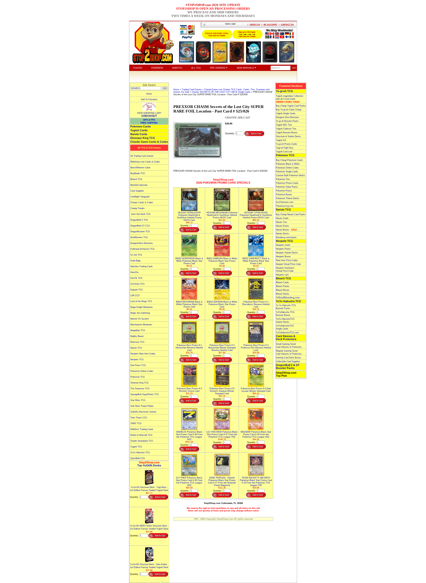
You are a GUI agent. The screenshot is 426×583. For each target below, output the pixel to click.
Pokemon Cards (140, 126)
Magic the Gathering (140, 313)
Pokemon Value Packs (287, 187)
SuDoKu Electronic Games (143, 412)
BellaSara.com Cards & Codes (145, 161)
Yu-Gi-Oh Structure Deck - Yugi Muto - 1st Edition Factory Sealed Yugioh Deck (149, 488)
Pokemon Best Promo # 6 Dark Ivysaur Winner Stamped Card (256, 389)
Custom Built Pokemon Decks (290, 175)
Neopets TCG (137, 359)
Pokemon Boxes (284, 194)
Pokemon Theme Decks (287, 198)
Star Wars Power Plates (142, 406)
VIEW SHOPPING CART (149, 113)
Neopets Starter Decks (287, 252)
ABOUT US (255, 24)
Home (149, 94)
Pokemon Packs (284, 190)
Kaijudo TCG (136, 289)
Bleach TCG (136, 179)
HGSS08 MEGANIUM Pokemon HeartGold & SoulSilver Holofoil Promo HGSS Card (222, 215)
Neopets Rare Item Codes (142, 353)
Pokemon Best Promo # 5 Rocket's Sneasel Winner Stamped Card (222, 391)
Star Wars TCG (137, 400)
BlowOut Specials (139, 185)
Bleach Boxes (282, 290)
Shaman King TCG (139, 382)
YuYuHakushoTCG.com (287, 332)
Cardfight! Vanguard (139, 196)
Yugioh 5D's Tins (284, 125)
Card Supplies (137, 191)
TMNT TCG (136, 423)
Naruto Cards (138, 134)
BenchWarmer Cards (140, 167)
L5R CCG (135, 295)
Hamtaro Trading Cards (141, 266)
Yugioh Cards (139, 130)
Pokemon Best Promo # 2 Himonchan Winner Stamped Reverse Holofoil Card (222, 347)
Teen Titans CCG (138, 417)
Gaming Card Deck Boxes (288, 357)
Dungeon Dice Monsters (287, 117)
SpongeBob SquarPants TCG (144, 394)
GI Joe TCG (136, 255)
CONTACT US (287, 24)
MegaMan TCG (137, 330)
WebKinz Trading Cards (141, 429)
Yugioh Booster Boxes (286, 132)
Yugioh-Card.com (284, 151)
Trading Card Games (192, 89)
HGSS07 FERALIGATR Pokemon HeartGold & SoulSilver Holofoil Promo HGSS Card (189, 216)
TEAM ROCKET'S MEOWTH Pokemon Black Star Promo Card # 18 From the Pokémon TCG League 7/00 (256, 481)
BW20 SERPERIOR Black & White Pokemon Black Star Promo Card (189, 261)
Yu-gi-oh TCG (284, 91)
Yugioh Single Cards (285, 113)
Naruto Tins (281, 222)
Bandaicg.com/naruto (286, 237)
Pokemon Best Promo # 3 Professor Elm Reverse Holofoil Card (256, 347)
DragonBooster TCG (140, 231)
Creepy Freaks (137, 208)
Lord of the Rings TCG (141, 301)
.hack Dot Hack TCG (140, 214)
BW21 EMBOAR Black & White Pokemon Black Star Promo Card (222, 261)
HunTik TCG (136, 278)
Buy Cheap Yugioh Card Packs (291, 106)
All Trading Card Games (142, 156)
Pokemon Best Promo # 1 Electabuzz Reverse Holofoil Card (256, 304)
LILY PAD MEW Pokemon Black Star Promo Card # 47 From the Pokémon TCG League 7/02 (222, 434)
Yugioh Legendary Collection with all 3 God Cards (289, 99)
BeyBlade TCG (137, 173)
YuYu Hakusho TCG (140, 452)
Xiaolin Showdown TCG (141, 441)
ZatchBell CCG (137, 458)
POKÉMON (157, 67)
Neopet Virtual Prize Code (288, 264)
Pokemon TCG (137, 377)
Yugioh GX (281, 140)
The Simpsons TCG (140, 388)
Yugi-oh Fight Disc (285, 148)
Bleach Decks (282, 294)
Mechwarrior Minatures (141, 324)
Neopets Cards (283, 245)
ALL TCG (196, 67)
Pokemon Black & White (288, 164)
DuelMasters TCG (139, 237)
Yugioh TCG (136, 446)
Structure (280, 136)
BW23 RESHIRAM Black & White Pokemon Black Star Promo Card (189, 304)
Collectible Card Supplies (288, 361)
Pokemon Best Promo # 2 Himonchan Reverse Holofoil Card (189, 347)
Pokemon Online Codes (141, 371)
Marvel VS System (139, 319)
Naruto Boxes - (286, 229)
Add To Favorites (149, 99)
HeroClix (134, 272)
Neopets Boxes (283, 256)
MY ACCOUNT (270, 24)
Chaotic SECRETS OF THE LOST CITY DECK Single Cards (221, 92)
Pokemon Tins (283, 179)
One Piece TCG (138, 365)
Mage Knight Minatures (141, 307)
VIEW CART (230, 24)
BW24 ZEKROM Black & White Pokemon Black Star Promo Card (222, 304)
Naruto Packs (282, 226)
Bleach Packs (282, 286)
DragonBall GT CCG (140, 225)
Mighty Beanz (137, 336)
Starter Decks (294, 136)
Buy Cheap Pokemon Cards (289, 160)
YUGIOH (137, 67)
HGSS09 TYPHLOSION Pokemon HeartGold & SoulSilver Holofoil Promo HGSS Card (256, 215)
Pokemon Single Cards (287, 171)
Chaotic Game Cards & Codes (149, 141)
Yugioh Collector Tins (286, 128)
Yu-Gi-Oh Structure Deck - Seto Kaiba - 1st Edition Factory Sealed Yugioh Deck (149, 566)
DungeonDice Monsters (141, 243)
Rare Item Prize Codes (287, 260)
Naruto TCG (136, 348)
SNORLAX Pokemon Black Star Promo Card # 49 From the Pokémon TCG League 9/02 (189, 436)
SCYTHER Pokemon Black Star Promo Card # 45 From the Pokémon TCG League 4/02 (189, 481)
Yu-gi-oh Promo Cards (286, 144)
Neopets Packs (283, 249)
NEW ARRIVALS (245, 67)
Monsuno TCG (137, 342)
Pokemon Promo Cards (287, 183)
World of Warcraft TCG (141, 435)
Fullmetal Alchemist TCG (142, 249)
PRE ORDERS (218, 67)
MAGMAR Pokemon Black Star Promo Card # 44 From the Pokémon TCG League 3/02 (256, 434)
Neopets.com (282, 274)
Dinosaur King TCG (142, 138)
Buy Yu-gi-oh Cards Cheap (288, 109)
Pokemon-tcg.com (285, 206)
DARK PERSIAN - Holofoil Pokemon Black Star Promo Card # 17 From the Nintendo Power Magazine (222, 481)
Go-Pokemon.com (284, 202)
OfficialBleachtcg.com (288, 297)
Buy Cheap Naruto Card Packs (291, 214)
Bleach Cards (282, 282)
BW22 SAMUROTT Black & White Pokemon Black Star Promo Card (255, 261)
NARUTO (177, 67)
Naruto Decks (282, 233)
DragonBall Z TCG (139, 220)
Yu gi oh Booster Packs (287, 121)
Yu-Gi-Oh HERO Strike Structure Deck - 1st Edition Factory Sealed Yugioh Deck (149, 527)
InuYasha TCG (137, 284)
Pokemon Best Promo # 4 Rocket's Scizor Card (189, 389)
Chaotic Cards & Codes (141, 202)
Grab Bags (135, 260)
